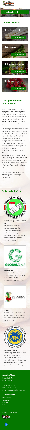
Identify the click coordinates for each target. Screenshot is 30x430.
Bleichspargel (6, 397)
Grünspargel (6, 400)
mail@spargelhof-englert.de (16, 390)
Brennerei (5, 402)
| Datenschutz (14, 412)
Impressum (5, 412)
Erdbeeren (5, 405)
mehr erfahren (18, 37)
